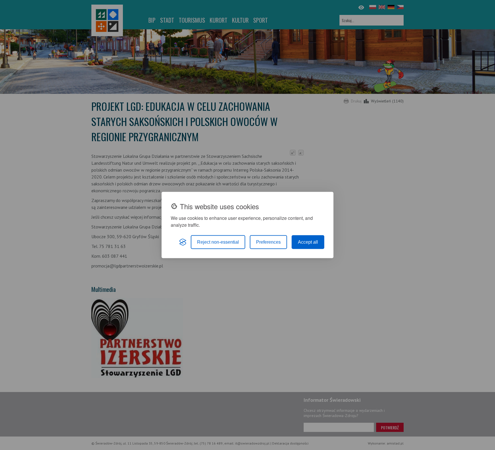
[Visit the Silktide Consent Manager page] (182, 242)
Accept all (308, 242)
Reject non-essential (218, 242)
